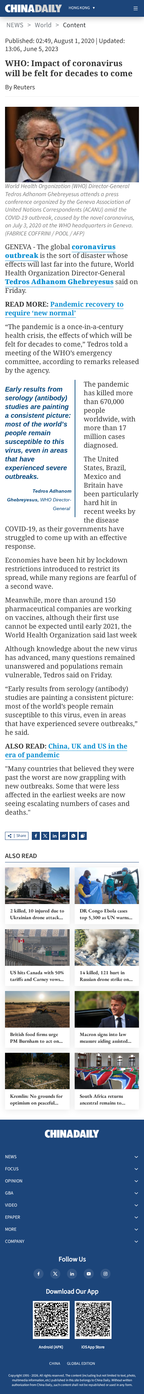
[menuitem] (79, 8)
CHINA (54, 1363)
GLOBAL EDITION (81, 1363)
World (43, 25)
